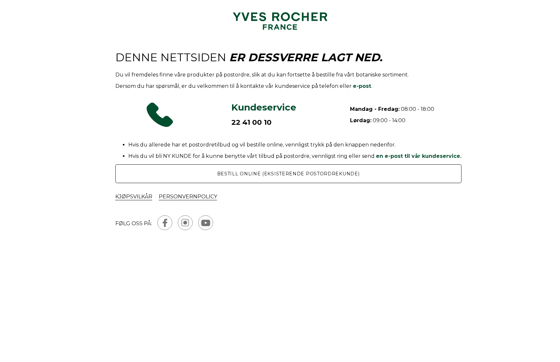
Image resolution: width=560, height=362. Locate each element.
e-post (362, 86)
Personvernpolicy (188, 196)
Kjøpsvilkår (133, 196)
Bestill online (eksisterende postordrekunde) (288, 174)
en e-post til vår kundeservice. (418, 156)
